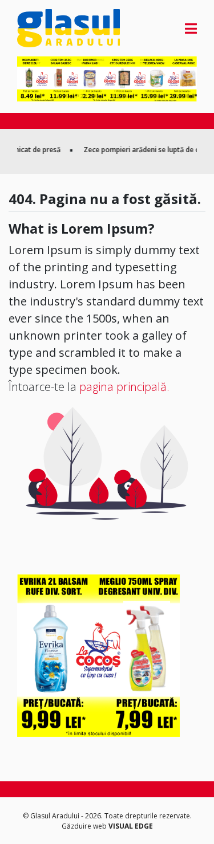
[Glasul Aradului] (44, 28)
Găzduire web (85, 826)
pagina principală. (124, 386)
